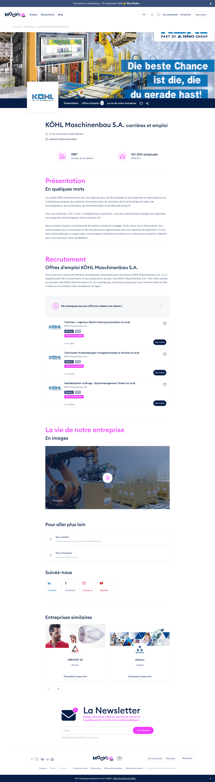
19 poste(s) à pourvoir (75, 676)
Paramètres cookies (134, 768)
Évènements (47, 14)
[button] (58, 689)
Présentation (71, 103)
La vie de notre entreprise (121, 103)
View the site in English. (124, 778)
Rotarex (139, 659)
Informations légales (113, 768)
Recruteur (201, 14)
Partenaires (96, 768)
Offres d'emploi (92, 103)
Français (43, 768)
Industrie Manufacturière (63, 139)
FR (144, 14)
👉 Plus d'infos (131, 3)
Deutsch (63, 768)
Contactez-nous (80, 768)
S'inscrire (186, 14)
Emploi (33, 14)
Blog (60, 14)
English (53, 768)
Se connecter (170, 14)
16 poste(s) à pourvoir (140, 676)
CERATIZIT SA (75, 659)
